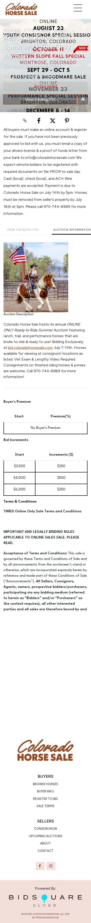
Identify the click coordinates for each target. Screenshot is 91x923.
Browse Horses (45, 784)
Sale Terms (45, 806)
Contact (45, 851)
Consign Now (45, 828)
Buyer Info (45, 791)
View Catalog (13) (40, 99)
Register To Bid (45, 799)
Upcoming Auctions (45, 836)
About (45, 843)
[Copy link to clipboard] (25, 121)
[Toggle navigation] (78, 7)
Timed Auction (27, 30)
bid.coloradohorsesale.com (30, 347)
